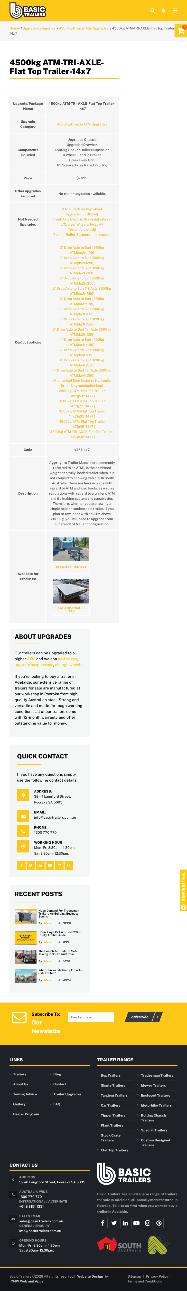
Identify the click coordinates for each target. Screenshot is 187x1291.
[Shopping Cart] (181, 30)
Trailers (19, 1074)
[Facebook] (103, 1223)
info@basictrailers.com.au (55, 817)
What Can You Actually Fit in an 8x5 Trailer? (60, 971)
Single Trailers (113, 1085)
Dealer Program (26, 1114)
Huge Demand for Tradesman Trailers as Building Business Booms (58, 913)
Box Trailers (111, 1075)
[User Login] (163, 10)
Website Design (90, 1276)
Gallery (19, 1104)
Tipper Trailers (113, 1115)
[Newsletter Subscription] (19, 1016)
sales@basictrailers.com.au (41, 1221)
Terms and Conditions (145, 1281)
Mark (47, 923)
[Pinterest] (159, 1223)
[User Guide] (183, 907)
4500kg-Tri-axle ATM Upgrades (82, 124)
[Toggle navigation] (175, 11)
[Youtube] (136, 1223)
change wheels (68, 664)
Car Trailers (111, 1105)
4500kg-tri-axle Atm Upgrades (83, 28)
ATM (31, 659)
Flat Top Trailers (114, 1150)
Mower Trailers (153, 1085)
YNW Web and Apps (27, 1281)
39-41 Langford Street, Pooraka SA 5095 (52, 1182)
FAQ (56, 1104)
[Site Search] (153, 10)
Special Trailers (154, 1130)
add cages (67, 659)
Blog (57, 1074)
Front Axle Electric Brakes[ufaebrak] (82, 219)
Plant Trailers (112, 1125)
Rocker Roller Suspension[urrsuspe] (82, 235)
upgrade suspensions (34, 664)
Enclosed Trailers (155, 1095)
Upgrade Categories (39, 28)
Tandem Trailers (114, 1095)
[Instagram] (147, 1223)
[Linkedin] (125, 1223)
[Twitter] (114, 1223)
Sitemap (134, 1276)
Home (14, 28)
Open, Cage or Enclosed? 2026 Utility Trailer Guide (59, 933)
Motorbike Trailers (156, 1105)
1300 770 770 (45, 832)
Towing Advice (25, 1094)
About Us (20, 1084)
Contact (59, 1084)
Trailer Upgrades (67, 1094)
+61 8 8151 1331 (31, 1206)
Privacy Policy (157, 1276)
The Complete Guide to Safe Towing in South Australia (58, 952)
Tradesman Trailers (157, 1075)
